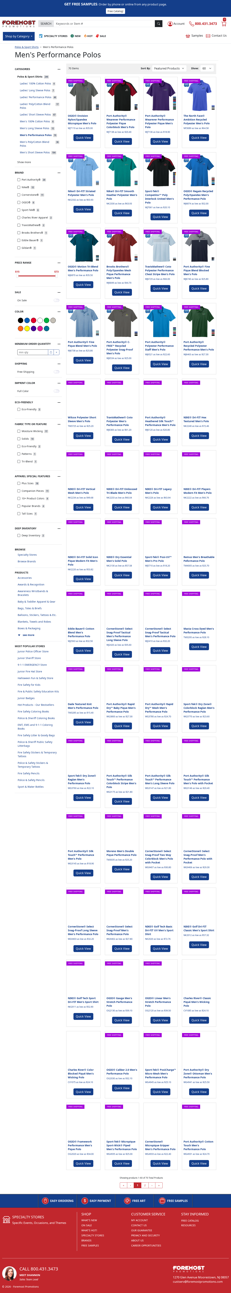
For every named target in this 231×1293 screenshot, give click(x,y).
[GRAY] (53, 320)
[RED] (33, 320)
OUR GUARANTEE (141, 1230)
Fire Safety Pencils (29, 773)
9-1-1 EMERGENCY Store (32, 664)
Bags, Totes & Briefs (30, 608)
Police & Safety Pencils (31, 780)
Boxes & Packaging (29, 628)
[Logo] (18, 23)
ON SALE (86, 1225)
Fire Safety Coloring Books (33, 711)
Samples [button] (197, 36)
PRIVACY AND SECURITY (145, 1235)
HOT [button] (90, 36)
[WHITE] (40, 320)
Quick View (83, 138)
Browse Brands (27, 561)
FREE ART (138, 1201)
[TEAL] (46, 328)
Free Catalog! (115, 11)
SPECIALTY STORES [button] (55, 36)
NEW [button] (78, 36)
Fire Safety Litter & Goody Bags (36, 735)
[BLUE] (27, 320)
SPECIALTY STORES (92, 1235)
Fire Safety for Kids (29, 684)
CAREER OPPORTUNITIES (146, 1245)
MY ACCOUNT (139, 1220)
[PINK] (40, 328)
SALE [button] (103, 36)
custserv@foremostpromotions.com (198, 1282)
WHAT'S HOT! (89, 1230)
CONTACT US (139, 1225)
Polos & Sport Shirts (27, 47)
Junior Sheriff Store (29, 658)
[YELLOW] (27, 328)
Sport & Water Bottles (31, 786)
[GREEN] (46, 320)
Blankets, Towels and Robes (34, 621)
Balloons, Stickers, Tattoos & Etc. (37, 615)
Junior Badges (26, 698)
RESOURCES (188, 1225)
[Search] (158, 23)
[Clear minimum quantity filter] (56, 352)
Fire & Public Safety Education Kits (38, 691)
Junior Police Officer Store (33, 651)
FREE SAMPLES (177, 1201)
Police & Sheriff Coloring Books (36, 718)
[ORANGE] (20, 328)
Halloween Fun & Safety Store (35, 678)
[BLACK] (20, 320)
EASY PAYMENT (100, 1201)
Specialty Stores (27, 554)
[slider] (17, 276)
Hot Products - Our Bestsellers (36, 704)
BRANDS (86, 1240)
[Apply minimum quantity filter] (51, 352)
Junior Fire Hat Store (30, 671)
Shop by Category (17, 36)
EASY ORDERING (62, 1201)
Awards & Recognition (31, 584)
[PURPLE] (33, 328)
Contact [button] (219, 36)
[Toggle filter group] (59, 69)
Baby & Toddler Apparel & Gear (36, 601)
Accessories (25, 577)
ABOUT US (137, 1240)
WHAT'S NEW (89, 1220)
